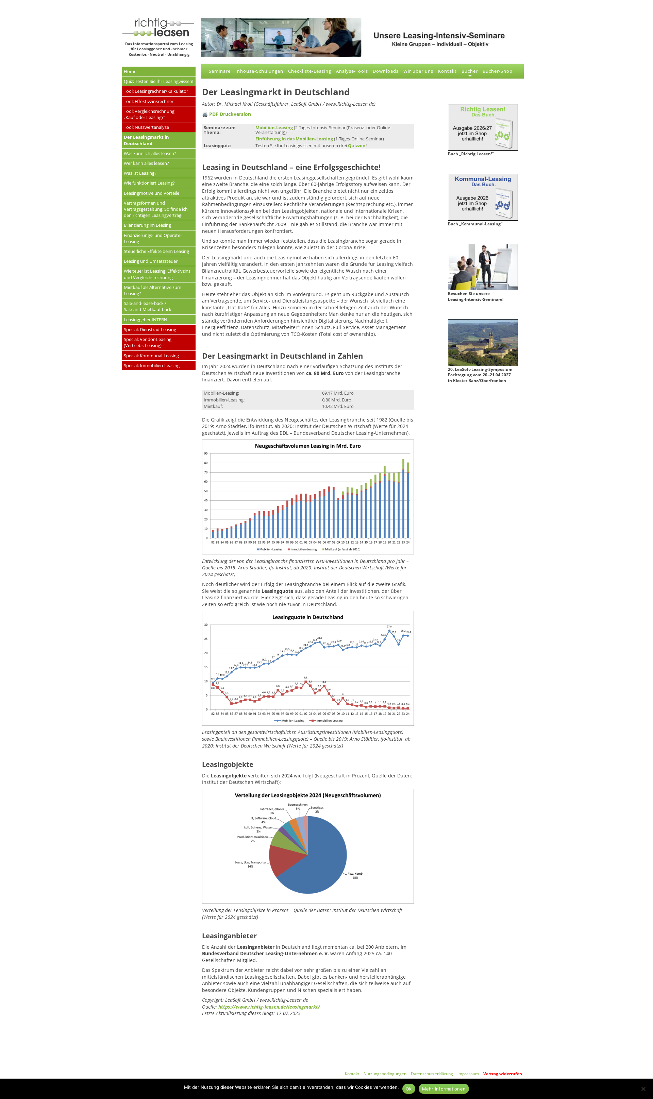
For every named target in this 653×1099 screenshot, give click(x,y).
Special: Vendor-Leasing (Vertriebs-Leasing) (147, 342)
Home (130, 71)
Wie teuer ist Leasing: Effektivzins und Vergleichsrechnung (157, 274)
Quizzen (357, 145)
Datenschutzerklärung (432, 1074)
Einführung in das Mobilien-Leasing (294, 139)
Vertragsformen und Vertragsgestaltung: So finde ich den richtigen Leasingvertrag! (156, 209)
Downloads (386, 71)
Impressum (468, 1074)
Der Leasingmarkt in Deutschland (146, 140)
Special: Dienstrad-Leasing (150, 329)
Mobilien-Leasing (274, 127)
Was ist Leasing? (140, 173)
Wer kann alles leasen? (146, 163)
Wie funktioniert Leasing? (149, 183)
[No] (643, 1088)
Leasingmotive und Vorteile (151, 193)
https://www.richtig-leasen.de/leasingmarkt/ (269, 1006)
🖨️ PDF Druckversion (226, 114)
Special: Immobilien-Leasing (152, 365)
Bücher (470, 71)
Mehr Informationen (444, 1089)
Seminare (220, 71)
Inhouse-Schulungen (259, 71)
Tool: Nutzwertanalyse (146, 127)
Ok (409, 1089)
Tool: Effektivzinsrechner (148, 101)
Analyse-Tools (352, 71)
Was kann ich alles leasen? (150, 153)
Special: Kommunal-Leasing (151, 356)
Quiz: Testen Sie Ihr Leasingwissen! (158, 81)
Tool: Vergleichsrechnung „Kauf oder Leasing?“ (149, 114)
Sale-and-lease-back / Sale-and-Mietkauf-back (147, 306)
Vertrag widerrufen (502, 1074)
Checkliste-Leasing (309, 71)
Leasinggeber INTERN (145, 319)
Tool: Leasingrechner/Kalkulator (156, 91)
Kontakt (447, 71)
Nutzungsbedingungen (385, 1074)
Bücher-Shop (498, 71)
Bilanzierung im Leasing (147, 225)
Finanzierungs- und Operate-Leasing (153, 238)
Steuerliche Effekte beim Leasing (156, 251)
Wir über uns (418, 71)
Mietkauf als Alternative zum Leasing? (152, 290)
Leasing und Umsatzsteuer (151, 261)
